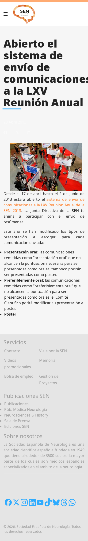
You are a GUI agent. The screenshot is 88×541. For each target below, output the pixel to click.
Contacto (12, 350)
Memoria (47, 360)
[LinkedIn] (28, 132)
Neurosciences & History (26, 415)
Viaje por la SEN (53, 350)
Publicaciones (16, 403)
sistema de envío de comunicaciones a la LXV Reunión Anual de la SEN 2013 (44, 205)
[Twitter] (17, 132)
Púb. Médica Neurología (25, 409)
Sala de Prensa (17, 420)
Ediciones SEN (16, 426)
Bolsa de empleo (19, 376)
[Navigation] (6, 14)
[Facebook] (5, 132)
